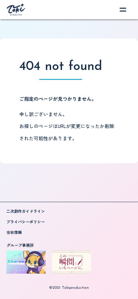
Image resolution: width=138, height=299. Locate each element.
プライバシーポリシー (25, 221)
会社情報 (14, 232)
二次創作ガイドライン (25, 211)
